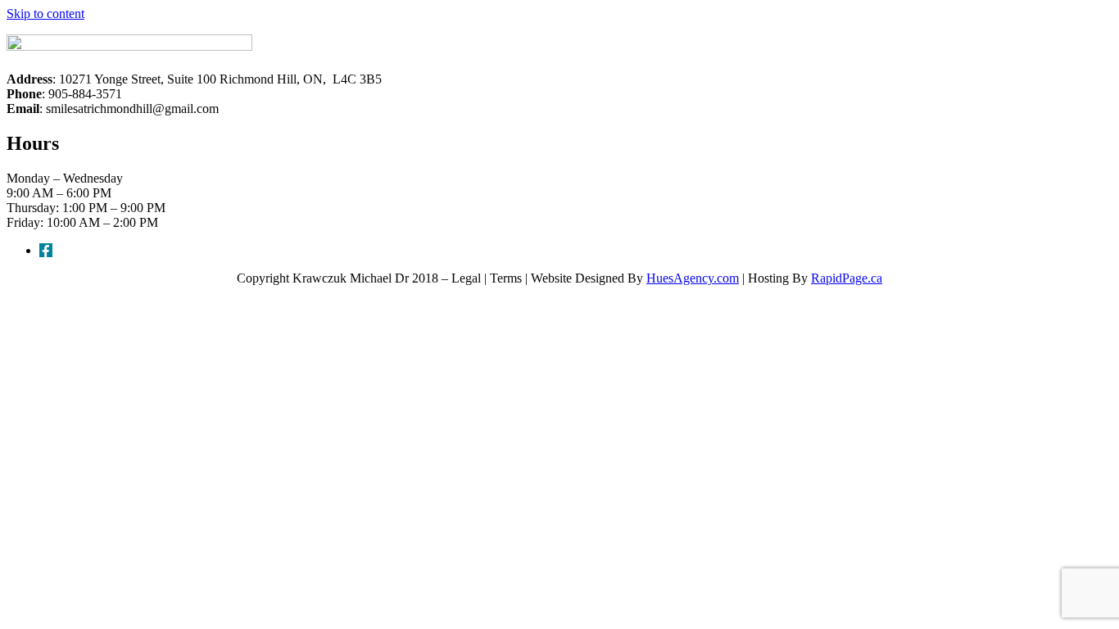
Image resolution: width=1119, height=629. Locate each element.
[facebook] (45, 250)
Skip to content (45, 13)
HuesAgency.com (692, 278)
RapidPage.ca (846, 278)
